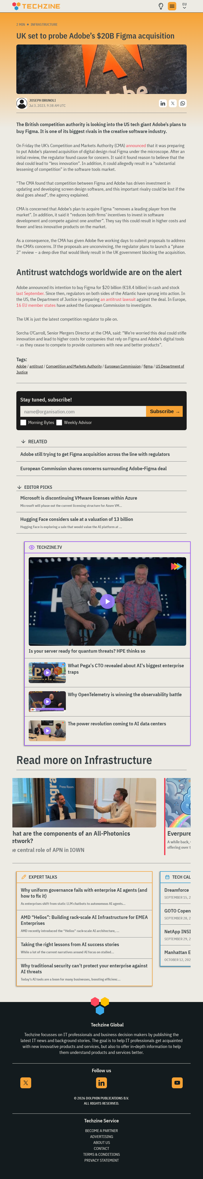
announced (136, 145)
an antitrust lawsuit (119, 299)
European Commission (123, 366)
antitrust (36, 366)
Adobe (21, 366)
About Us (101, 1142)
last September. (30, 293)
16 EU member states (36, 305)
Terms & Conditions (101, 1154)
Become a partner (101, 1130)
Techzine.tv (49, 547)
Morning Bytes (41, 422)
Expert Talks (43, 877)
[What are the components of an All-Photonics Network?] (80, 802)
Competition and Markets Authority (74, 366)
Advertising (101, 1136)
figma (148, 366)
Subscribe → (165, 411)
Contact (101, 1148)
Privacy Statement (101, 1160)
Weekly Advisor (78, 422)
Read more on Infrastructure (84, 760)
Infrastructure (44, 24)
